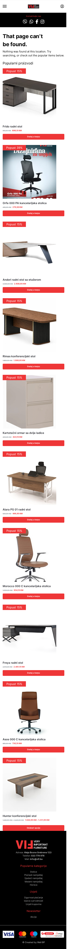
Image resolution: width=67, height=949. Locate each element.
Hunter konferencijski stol (19, 816)
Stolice (33, 871)
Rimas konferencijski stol (19, 356)
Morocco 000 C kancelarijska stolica (27, 586)
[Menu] (8, 6)
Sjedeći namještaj (33, 878)
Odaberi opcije (33, 828)
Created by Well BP (35, 942)
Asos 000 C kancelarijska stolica (24, 739)
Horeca (33, 884)
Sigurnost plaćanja (33, 897)
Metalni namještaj (34, 881)
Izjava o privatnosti (33, 900)
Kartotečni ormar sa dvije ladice (23, 433)
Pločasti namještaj (33, 875)
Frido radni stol (12, 126)
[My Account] (62, 6)
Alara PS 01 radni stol (17, 509)
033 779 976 (37, 855)
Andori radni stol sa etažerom (22, 279)
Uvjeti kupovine (33, 904)
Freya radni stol (13, 662)
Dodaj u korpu (33, 136)
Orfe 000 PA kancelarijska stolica (25, 203)
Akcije (33, 917)
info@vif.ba (36, 859)
